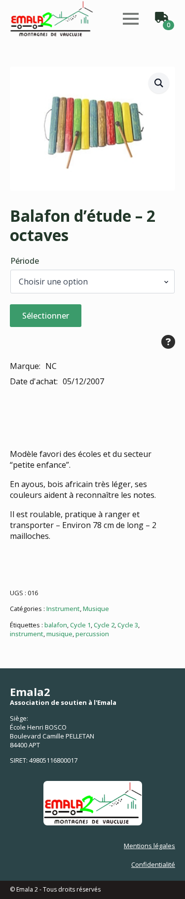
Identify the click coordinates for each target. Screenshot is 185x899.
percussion (92, 633)
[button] (158, 83)
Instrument (63, 608)
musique (59, 633)
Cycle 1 (80, 624)
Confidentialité (153, 864)
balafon (55, 624)
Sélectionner (45, 315)
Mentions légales (149, 845)
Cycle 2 (104, 624)
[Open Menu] (131, 19)
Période (24, 261)
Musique (96, 608)
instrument (26, 633)
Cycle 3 (127, 624)
